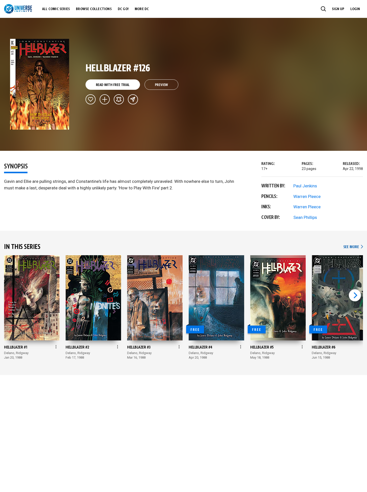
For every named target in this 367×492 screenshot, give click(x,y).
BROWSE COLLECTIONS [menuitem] (94, 9)
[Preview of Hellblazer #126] (39, 84)
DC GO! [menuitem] (123, 9)
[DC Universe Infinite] (18, 9)
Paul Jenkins (305, 185)
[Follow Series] (119, 99)
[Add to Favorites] (91, 99)
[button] (323, 9)
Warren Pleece (307, 196)
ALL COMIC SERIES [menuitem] (56, 9)
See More (353, 247)
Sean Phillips (305, 217)
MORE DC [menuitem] (142, 9)
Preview (161, 85)
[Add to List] (105, 99)
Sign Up (338, 9)
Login (355, 9)
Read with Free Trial (113, 85)
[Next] (355, 295)
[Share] (133, 99)
